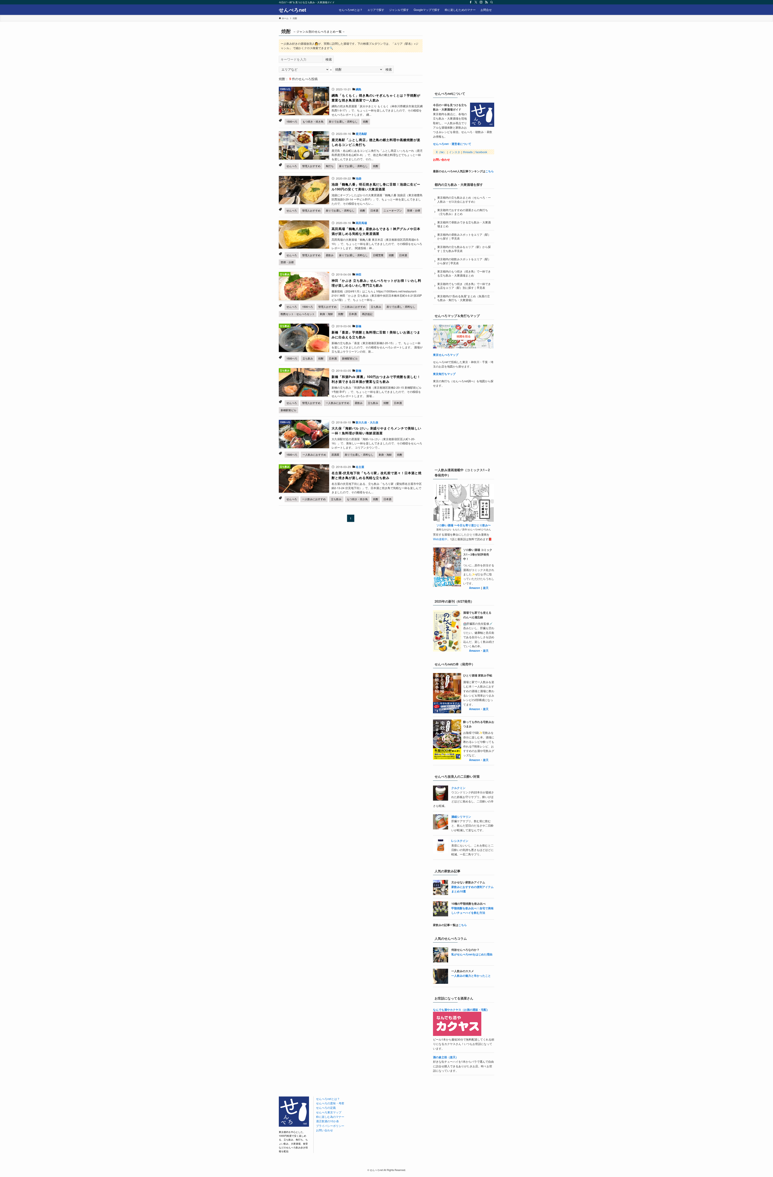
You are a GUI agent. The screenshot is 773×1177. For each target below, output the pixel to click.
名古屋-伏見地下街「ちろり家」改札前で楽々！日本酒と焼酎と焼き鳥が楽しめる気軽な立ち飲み (377, 475)
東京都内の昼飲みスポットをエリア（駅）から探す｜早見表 (464, 236)
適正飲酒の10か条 (327, 1121)
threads (468, 152)
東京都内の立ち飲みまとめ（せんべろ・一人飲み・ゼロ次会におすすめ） (464, 199)
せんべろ (291, 166)
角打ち (330, 166)
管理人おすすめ (311, 166)
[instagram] (481, 2)
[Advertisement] (463, 56)
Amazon (474, 588)
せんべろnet (292, 9)
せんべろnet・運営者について (452, 144)
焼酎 (365, 121)
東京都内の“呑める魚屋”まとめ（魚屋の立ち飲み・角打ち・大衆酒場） (463, 298)
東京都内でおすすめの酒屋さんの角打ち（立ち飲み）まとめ (462, 212)
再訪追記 (367, 314)
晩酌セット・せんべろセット (298, 314)
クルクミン (458, 788)
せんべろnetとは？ (328, 1099)
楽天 (486, 588)
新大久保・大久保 (367, 422)
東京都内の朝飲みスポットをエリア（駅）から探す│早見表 (464, 261)
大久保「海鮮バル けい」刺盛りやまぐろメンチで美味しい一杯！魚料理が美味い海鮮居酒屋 (376, 430)
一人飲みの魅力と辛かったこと (471, 976)
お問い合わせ (441, 159)
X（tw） (441, 152)
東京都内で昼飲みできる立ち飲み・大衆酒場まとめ (464, 224)
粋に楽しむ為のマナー (330, 1117)
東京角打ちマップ (444, 374)
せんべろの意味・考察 (330, 1103)
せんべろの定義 (326, 1108)
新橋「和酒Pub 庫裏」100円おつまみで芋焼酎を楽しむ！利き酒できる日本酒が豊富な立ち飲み (376, 379)
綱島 (358, 89)
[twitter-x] (475, 2)
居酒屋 (335, 454)
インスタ (454, 152)
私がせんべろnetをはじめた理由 (471, 954)
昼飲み (330, 255)
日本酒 (374, 210)
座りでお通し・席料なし (343, 121)
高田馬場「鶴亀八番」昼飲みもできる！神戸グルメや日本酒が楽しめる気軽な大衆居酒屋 (376, 231)
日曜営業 (378, 255)
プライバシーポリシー (330, 1126)
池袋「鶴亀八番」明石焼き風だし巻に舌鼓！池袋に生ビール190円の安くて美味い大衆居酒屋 (376, 186)
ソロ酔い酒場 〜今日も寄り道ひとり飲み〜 (463, 525)
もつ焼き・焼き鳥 (313, 121)
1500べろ (291, 121)
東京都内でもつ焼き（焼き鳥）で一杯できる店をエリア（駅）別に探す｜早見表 (464, 286)
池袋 (358, 178)
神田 (358, 274)
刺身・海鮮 (326, 314)
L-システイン (459, 841)
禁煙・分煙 (413, 210)
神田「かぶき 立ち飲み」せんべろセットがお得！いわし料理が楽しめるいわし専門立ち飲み (376, 283)
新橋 (358, 326)
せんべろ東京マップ (328, 1112)
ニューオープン (392, 210)
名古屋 (360, 467)
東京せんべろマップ (445, 355)
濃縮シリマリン (461, 817)
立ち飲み (376, 307)
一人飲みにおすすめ (354, 307)
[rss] (486, 2)
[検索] (491, 2)
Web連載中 (440, 539)
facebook (481, 152)
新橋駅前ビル (350, 358)
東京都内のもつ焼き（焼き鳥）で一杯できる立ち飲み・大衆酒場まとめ (464, 273)
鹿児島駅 (361, 134)
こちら (489, 171)
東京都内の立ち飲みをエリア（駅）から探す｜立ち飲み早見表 (464, 249)
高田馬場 (361, 223)
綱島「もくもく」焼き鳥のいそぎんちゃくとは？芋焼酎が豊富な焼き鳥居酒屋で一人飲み (376, 97)
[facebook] (470, 2)
